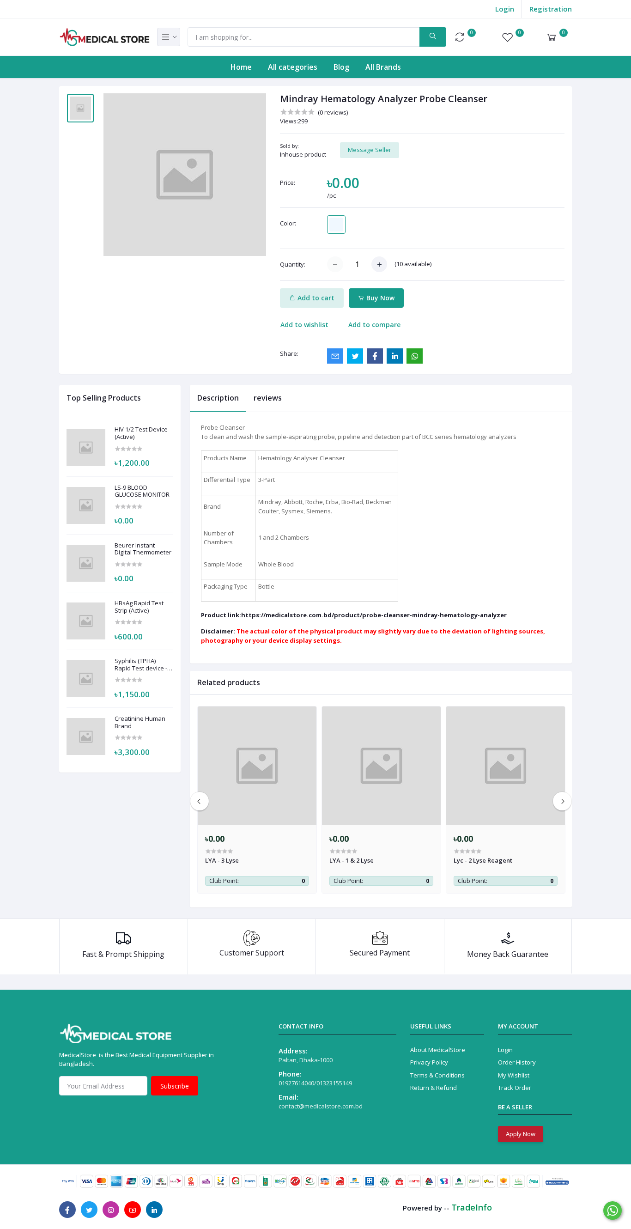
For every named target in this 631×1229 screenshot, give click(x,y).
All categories (292, 67)
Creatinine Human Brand (140, 722)
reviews (268, 398)
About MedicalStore (437, 1050)
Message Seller (369, 150)
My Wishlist (513, 1075)
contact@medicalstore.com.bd (321, 1106)
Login (504, 8)
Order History (517, 1062)
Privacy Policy (429, 1062)
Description (218, 398)
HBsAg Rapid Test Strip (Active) (139, 607)
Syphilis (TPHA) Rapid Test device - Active (141, 664)
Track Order (514, 1087)
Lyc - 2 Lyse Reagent (483, 860)
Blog (341, 67)
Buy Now (379, 297)
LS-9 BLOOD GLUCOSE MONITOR (142, 491)
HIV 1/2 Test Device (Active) (141, 433)
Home (241, 67)
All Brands (383, 67)
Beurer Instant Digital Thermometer (143, 549)
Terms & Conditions (437, 1075)
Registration (550, 8)
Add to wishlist (304, 324)
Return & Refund (433, 1087)
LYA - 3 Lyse (222, 860)
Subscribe (174, 1086)
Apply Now (520, 1134)
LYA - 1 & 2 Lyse (351, 860)
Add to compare (374, 324)
